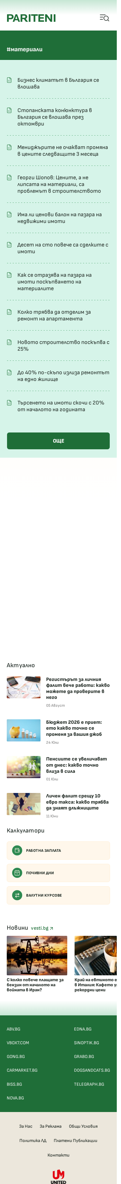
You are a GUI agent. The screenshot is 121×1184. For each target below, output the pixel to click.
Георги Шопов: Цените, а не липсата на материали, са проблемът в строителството (59, 184)
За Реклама (51, 1126)
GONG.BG (16, 1056)
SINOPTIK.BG (86, 1043)
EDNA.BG (82, 1029)
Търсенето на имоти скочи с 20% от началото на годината (60, 406)
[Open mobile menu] (105, 18)
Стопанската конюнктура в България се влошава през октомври (54, 117)
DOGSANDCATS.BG (92, 1070)
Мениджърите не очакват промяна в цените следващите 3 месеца (62, 150)
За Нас (25, 1126)
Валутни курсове (44, 895)
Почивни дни (40, 873)
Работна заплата (43, 850)
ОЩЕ (58, 441)
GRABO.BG (84, 1056)
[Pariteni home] (31, 18)
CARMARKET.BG (22, 1070)
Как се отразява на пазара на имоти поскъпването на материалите (54, 282)
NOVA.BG (15, 1098)
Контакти (59, 1155)
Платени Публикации (75, 1140)
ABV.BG (13, 1029)
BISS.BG (14, 1084)
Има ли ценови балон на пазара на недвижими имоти (59, 218)
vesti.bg (40, 928)
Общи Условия (83, 1126)
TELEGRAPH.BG (89, 1084)
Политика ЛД (32, 1140)
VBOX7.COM (18, 1043)
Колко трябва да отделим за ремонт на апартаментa (54, 315)
